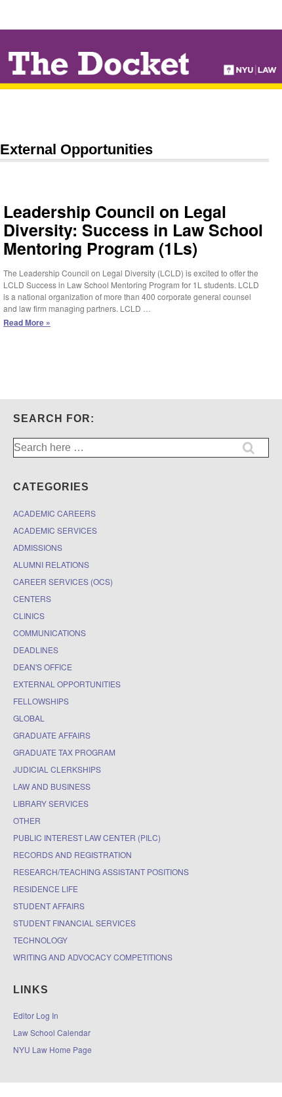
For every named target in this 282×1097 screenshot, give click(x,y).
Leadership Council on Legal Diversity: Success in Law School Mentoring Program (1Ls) (133, 230)
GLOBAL (29, 717)
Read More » (26, 322)
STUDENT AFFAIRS (49, 905)
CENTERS (32, 598)
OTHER (27, 820)
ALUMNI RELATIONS (51, 564)
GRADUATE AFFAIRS (52, 735)
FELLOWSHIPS (41, 700)
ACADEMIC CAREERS (54, 513)
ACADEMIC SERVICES (55, 530)
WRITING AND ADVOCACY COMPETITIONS (92, 956)
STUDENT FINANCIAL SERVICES (74, 922)
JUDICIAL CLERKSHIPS (57, 769)
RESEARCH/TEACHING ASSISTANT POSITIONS (101, 871)
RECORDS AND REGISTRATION (72, 854)
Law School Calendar (52, 1032)
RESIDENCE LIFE (45, 888)
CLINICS (29, 615)
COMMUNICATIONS (49, 632)
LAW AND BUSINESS (52, 786)
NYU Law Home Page (52, 1049)
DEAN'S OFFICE (42, 666)
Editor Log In (35, 1015)
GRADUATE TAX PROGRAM (64, 752)
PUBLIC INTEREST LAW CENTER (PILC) (87, 837)
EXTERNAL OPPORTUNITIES (67, 683)
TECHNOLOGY (40, 939)
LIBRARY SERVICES (51, 803)
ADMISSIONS (37, 547)
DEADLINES (35, 649)
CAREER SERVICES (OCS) (63, 581)
